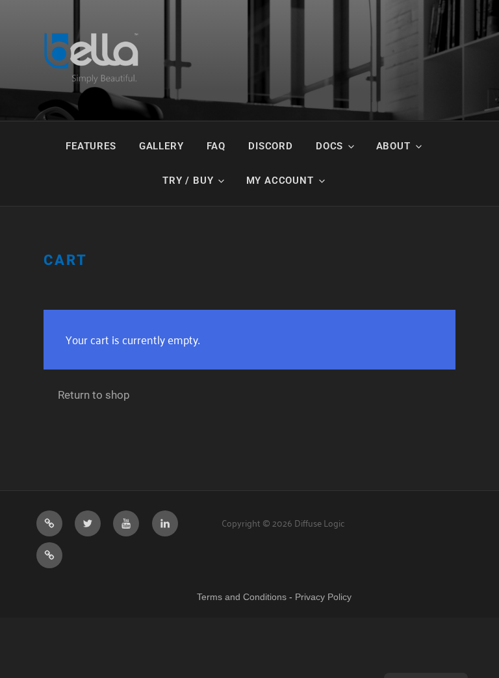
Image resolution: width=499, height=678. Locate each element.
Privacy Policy (323, 597)
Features (91, 146)
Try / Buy (187, 180)
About (393, 146)
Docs (329, 146)
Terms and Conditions (242, 597)
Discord (270, 146)
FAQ (216, 146)
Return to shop (94, 394)
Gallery (161, 146)
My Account (280, 180)
